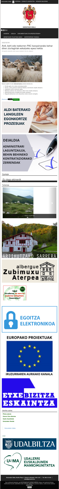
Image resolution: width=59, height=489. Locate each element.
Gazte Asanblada (8, 419)
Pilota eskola (7, 414)
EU (6, 30)
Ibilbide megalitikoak (26, 215)
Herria (17, 1)
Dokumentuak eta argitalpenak (29, 33)
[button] (7, 202)
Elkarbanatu (5, 99)
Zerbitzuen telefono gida (13, 37)
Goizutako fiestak (8, 421)
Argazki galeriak (42, 1)
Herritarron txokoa (31, 37)
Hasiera (6, 33)
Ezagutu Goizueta (28, 1)
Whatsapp (16, 99)
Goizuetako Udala (6, 1)
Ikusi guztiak (5, 181)
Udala (13, 33)
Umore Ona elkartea (9, 416)
